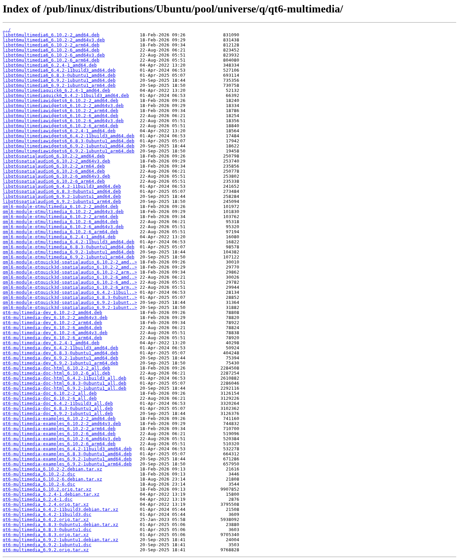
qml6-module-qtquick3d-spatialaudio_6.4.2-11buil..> (70, 292)
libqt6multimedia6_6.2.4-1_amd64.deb (50, 65)
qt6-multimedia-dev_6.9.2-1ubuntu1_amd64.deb (60, 357)
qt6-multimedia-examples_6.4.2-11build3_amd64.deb (67, 448)
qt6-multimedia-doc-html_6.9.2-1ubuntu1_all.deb (64, 388)
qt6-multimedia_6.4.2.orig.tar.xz (46, 519)
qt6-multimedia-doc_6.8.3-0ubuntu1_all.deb (58, 408)
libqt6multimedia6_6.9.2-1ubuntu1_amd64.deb (59, 80)
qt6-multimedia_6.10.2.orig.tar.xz (47, 489)
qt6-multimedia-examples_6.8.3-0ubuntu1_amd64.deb (67, 453)
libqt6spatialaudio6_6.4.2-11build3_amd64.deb (62, 186)
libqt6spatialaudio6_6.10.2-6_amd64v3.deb (56, 176)
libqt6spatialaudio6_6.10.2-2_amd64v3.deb (56, 161)
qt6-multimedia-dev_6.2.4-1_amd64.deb (51, 342)
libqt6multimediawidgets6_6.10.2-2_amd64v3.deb (63, 105)
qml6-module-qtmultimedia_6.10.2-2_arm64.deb (60, 216)
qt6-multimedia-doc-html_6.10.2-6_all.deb (56, 373)
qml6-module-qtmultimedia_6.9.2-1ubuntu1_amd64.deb (68, 251)
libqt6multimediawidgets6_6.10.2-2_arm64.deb (60, 110)
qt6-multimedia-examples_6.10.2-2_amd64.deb (59, 418)
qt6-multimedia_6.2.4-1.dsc (38, 499)
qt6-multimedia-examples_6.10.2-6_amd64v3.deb (62, 438)
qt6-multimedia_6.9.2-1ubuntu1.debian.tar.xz (60, 539)
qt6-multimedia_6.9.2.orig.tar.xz (46, 549)
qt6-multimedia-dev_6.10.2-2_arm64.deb (52, 322)
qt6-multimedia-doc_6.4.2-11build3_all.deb (58, 403)
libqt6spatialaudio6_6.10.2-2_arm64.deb (54, 166)
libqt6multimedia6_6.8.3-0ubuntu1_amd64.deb (59, 75)
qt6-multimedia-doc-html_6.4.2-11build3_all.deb (64, 378)
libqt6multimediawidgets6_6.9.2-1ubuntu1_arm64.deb (68, 150)
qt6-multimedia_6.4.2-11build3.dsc (47, 514)
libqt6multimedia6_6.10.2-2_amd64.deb (51, 34)
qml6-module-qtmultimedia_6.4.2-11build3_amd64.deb (68, 241)
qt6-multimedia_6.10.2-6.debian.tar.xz (52, 479)
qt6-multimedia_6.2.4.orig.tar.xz (46, 504)
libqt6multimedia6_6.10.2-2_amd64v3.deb (54, 39)
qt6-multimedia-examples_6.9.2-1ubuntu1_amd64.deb (67, 458)
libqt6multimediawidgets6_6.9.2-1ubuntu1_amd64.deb (68, 145)
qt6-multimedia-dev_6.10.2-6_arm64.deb (52, 337)
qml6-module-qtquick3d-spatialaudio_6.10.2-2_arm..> (70, 272)
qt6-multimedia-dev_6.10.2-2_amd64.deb (52, 312)
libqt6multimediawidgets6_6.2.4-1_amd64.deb (59, 130)
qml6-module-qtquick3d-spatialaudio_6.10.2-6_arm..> (70, 287)
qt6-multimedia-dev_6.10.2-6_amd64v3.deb (55, 332)
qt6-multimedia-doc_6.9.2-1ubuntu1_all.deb (58, 413)
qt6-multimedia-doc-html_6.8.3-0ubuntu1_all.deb (64, 383)
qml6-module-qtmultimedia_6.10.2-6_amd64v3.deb (63, 226)
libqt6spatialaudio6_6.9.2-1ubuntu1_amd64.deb (62, 196)
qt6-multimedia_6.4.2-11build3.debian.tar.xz (60, 509)
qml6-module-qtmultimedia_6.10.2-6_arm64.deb (60, 231)
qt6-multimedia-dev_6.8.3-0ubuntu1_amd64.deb (60, 352)
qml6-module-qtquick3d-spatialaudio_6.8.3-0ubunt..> (70, 297)
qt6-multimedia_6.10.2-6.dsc (39, 484)
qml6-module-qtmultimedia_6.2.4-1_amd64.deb (59, 236)
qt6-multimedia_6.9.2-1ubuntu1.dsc (47, 544)
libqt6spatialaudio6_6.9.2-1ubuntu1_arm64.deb (62, 201)
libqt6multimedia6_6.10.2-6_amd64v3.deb (54, 55)
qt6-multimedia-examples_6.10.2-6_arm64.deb (59, 443)
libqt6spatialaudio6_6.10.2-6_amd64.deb (54, 171)
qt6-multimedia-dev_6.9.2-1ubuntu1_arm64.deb (60, 362)
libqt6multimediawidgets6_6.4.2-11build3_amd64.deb (68, 135)
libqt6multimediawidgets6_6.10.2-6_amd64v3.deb (63, 120)
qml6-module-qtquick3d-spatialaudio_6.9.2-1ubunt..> (70, 302)
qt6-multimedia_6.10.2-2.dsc (39, 474)
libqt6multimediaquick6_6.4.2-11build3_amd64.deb (66, 95)
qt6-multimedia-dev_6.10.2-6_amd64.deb (52, 327)
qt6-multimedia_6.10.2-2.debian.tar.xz (52, 468)
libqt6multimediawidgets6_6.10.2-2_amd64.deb (60, 100)
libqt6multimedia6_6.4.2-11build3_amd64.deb (59, 70)
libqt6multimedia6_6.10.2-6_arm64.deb (51, 60)
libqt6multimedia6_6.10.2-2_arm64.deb (51, 44)
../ (7, 29)
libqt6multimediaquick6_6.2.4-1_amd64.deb (56, 90)
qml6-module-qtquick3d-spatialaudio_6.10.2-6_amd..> (70, 277)
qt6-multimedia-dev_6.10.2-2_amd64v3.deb (55, 317)
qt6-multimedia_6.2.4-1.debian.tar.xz (51, 494)
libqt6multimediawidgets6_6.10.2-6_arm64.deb (60, 125)
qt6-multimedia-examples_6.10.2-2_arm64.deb (59, 428)
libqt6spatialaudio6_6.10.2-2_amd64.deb (54, 156)
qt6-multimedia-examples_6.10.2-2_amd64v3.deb (62, 423)
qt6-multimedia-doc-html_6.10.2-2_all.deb (56, 368)
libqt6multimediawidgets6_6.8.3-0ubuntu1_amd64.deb (68, 140)
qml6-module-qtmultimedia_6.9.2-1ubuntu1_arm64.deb (68, 256)
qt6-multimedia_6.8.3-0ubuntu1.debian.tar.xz (60, 524)
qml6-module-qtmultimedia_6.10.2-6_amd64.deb (60, 221)
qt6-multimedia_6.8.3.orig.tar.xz (46, 534)
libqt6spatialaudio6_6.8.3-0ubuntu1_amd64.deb (62, 191)
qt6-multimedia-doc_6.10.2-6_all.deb (50, 398)
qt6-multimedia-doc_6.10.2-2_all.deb (50, 393)
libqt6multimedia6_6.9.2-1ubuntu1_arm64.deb (59, 85)
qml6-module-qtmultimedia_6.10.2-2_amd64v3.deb (63, 211)
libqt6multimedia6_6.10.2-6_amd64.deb (51, 50)
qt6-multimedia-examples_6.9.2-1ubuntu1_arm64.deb (67, 463)
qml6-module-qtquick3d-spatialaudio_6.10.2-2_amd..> (70, 262)
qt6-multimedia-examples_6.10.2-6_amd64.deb (59, 433)
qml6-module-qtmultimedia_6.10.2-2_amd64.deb (60, 206)
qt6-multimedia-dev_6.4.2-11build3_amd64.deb (60, 347)
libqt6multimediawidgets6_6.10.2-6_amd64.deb (60, 115)
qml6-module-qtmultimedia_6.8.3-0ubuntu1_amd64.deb (68, 246)
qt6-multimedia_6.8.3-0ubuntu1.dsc (47, 529)
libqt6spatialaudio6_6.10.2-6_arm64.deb (54, 181)
